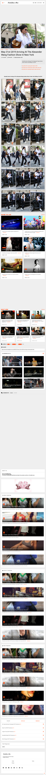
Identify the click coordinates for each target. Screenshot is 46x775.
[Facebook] (38, 2)
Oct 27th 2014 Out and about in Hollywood (13, 595)
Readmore (4, 232)
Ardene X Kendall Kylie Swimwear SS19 (13, 549)
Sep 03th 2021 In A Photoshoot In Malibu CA (14, 638)
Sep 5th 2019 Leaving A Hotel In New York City (31, 69)
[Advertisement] (23, 14)
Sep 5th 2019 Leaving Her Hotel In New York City (31, 67)
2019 (11, 49)
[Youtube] (37, 2)
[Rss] (43, 2)
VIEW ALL (42, 214)
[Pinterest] (40, 2)
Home (2, 49)
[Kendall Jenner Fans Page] (13, 3)
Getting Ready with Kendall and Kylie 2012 (13, 520)
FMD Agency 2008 (7, 699)
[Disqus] (23, 409)
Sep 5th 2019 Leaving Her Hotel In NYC (29, 65)
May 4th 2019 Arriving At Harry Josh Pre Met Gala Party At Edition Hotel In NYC (33, 363)
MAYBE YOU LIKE (6, 214)
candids (6, 49)
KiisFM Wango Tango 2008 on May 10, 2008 (14, 506)
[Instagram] (16, 768)
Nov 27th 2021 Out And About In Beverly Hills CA (15, 563)
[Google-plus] (35, 2)
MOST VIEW (4, 309)
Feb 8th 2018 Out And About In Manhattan (13, 713)
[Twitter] (33, 2)
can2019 (15, 49)
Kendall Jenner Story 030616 (10, 534)
